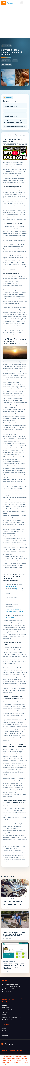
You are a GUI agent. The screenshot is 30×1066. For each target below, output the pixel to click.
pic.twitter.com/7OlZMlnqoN (15, 611)
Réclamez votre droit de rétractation (14, 126)
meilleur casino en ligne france (18, 998)
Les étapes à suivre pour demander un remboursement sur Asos (15, 115)
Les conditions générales (11, 110)
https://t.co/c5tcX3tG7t (13, 609)
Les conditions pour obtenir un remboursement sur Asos (12, 105)
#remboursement (11, 586)
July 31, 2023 (10, 617)
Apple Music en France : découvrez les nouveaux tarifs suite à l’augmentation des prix (15, 934)
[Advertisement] (15, 22)
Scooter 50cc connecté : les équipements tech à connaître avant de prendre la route (13, 902)
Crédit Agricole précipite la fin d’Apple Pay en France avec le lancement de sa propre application (13, 966)
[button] (21, 2)
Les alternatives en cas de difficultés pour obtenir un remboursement (14, 121)
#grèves (17, 589)
